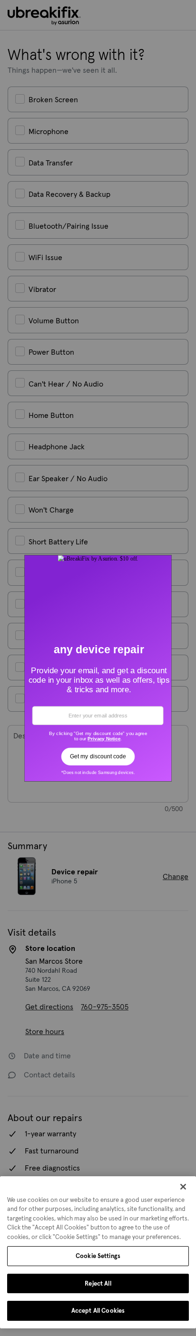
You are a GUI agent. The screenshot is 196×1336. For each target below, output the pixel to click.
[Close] (183, 1186)
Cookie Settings (98, 1256)
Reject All (98, 1283)
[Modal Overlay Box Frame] (98, 668)
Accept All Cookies (98, 1311)
